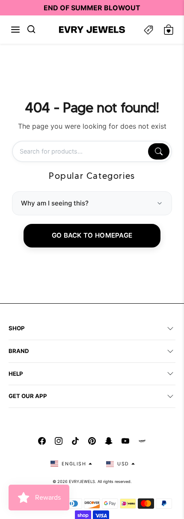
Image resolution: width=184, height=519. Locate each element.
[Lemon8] (142, 441)
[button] (15, 29)
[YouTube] (125, 441)
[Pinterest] (92, 441)
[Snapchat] (108, 441)
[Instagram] (58, 441)
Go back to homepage (92, 235)
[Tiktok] (75, 441)
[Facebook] (42, 441)
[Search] (158, 151)
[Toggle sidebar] (148, 29)
